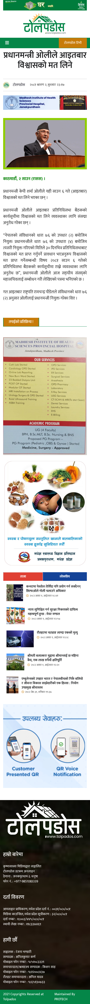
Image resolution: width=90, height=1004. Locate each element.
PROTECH (60, 999)
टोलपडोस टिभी (73, 43)
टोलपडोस (19, 85)
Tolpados (9, 999)
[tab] (23, 576)
